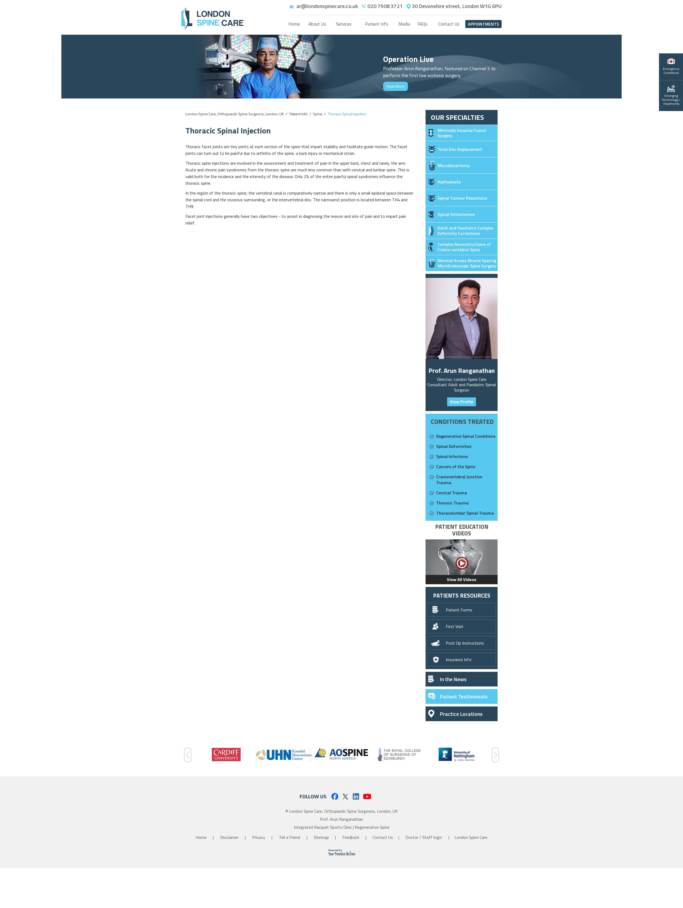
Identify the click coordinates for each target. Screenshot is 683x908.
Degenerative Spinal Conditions (465, 436)
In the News (453, 679)
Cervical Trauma (451, 492)
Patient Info (376, 24)
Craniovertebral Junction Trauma (459, 479)
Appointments (483, 24)
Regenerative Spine (372, 827)
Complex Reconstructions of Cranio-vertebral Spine (464, 247)
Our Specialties (457, 117)
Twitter (345, 796)
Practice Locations (461, 714)
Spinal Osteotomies (456, 214)
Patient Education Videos (461, 530)
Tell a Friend (290, 837)
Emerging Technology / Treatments (671, 99)
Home (294, 24)
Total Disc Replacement (460, 149)
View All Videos (461, 579)
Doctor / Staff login (424, 837)
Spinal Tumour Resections (462, 198)
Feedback (351, 837)
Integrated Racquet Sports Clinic (323, 827)
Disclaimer (230, 837)
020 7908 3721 (385, 6)
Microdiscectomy (454, 165)
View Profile (461, 401)
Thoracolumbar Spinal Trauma (465, 513)
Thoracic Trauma (452, 503)
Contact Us (448, 24)
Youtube (367, 796)
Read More (395, 86)
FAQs (422, 24)
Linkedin (356, 796)
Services (343, 24)
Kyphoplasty (449, 182)
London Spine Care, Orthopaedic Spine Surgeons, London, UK (234, 114)
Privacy (259, 837)
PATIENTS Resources (461, 595)
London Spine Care (471, 837)
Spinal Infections (452, 456)
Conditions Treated (462, 421)
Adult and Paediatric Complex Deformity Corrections (465, 230)
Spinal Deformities (453, 446)
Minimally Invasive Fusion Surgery (462, 133)
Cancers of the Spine (455, 466)
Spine (317, 114)
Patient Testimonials (464, 696)
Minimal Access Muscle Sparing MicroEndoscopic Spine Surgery (467, 263)
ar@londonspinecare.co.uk (327, 6)
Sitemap (322, 837)
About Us (317, 24)
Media (404, 24)
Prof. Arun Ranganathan (461, 370)
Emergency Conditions (671, 70)
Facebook (334, 796)
